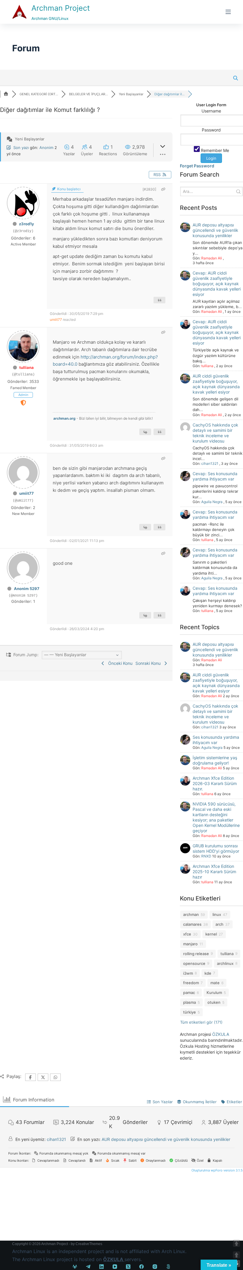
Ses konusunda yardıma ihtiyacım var (216, 740)
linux (216, 914)
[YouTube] (115, 1266)
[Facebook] (141, 1266)
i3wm (188, 973)
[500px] (168, 1266)
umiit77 (56, 319)
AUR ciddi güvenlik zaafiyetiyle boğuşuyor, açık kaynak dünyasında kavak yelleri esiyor (216, 383)
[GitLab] (75, 1266)
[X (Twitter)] (128, 1266)
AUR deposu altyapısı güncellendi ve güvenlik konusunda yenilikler (215, 230)
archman (191, 914)
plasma (189, 1002)
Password (211, 129)
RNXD (206, 856)
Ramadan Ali (211, 258)
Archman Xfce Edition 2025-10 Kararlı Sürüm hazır (214, 871)
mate (215, 982)
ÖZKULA (220, 1034)
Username (211, 110)
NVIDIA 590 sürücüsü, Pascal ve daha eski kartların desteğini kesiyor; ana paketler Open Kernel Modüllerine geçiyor (216, 817)
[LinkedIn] (101, 1266)
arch (219, 924)
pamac (189, 992)
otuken (213, 1002)
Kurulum (214, 992)
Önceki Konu (119, 663)
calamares (192, 924)
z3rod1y (26, 223)
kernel (211, 934)
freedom (191, 982)
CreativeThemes (89, 1244)
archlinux (225, 963)
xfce (187, 934)
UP (236, 1254)
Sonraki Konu (149, 663)
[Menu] (228, 12)
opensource (194, 963)
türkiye (189, 1012)
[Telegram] (88, 1266)
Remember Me (214, 150)
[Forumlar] (6, 94)
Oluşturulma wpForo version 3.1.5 (217, 1170)
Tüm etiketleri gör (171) (201, 1022)
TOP (236, 1243)
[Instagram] (155, 1266)
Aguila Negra (212, 502)
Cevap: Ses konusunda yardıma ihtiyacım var (215, 476)
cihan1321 (209, 463)
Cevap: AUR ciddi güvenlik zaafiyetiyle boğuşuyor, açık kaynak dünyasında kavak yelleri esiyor (217, 283)
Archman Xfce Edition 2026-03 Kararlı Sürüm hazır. (215, 783)
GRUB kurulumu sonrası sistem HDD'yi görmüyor (216, 848)
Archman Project (60, 8)
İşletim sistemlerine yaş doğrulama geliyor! (215, 760)
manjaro (190, 943)
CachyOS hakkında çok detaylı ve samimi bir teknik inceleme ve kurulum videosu (215, 432)
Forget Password (197, 165)
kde (207, 973)
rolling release (196, 953)
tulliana (26, 367)
